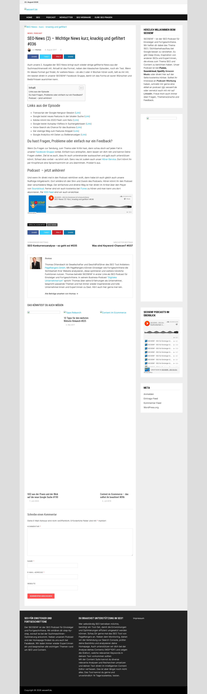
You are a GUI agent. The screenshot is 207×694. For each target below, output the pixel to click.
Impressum (138, 618)
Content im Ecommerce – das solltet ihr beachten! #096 (114, 496)
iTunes (83, 188)
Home (29, 17)
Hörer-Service (109, 159)
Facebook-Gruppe (45, 152)
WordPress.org (151, 407)
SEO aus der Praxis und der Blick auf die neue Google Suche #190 (42, 496)
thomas (38, 50)
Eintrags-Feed (151, 398)
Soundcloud (38, 188)
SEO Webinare (83, 17)
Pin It (58, 57)
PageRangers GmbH (55, 267)
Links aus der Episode (39, 91)
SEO (38, 17)
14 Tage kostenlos (102, 675)
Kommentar (34, 526)
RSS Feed (49, 192)
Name (30, 561)
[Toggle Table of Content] (80, 88)
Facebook (29, 643)
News (30, 33)
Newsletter (66, 17)
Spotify (161, 71)
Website (31, 584)
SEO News (52, 225)
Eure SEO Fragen (103, 17)
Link (78, 112)
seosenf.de (47, 690)
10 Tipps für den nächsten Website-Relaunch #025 (76, 319)
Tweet (46, 57)
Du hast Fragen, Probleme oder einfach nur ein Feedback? (56, 95)
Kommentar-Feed (152, 403)
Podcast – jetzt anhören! (40, 98)
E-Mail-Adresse (35, 572)
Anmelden (149, 394)
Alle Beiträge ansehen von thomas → (61, 293)
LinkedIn (148, 93)
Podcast (51, 17)
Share (34, 57)
